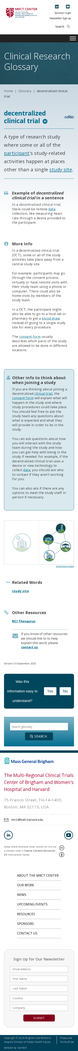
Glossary (24, 91)
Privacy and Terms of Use (67, 1040)
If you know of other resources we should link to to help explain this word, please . (44, 640)
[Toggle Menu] (73, 38)
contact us (29, 647)
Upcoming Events (32, 904)
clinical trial (43, 393)
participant (17, 153)
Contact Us (27, 933)
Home (8, 91)
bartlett (22, 1047)
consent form (30, 336)
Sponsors (25, 923)
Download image (65, 566)
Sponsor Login (63, 13)
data (51, 209)
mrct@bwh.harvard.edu (27, 820)
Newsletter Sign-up (60, 18)
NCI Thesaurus (23, 621)
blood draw (51, 318)
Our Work (25, 885)
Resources (26, 914)
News (21, 894)
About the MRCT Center (38, 875)
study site (60, 169)
